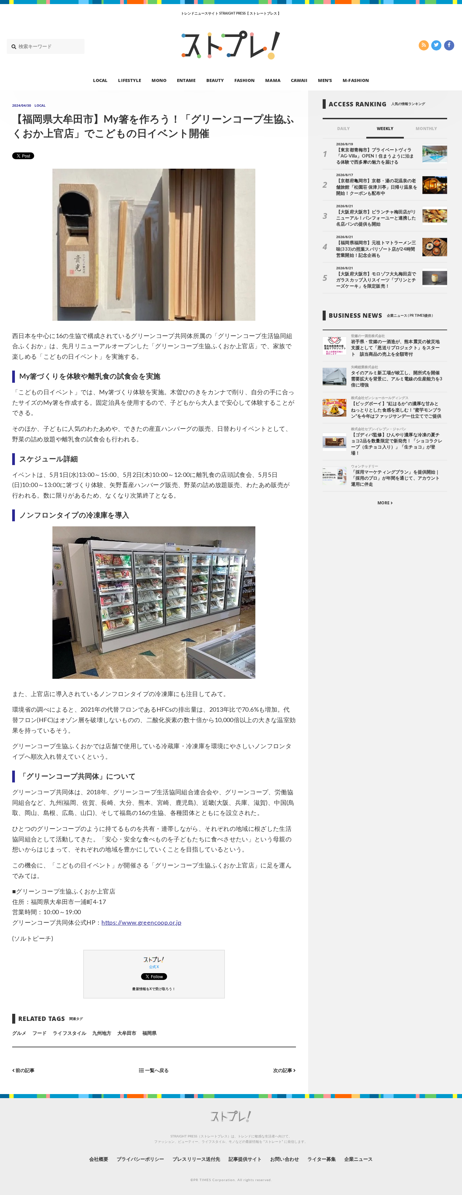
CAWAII (299, 80)
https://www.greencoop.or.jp (141, 923)
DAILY (343, 129)
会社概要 (98, 1159)
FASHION (244, 80)
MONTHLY (426, 129)
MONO (159, 80)
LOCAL (100, 80)
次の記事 (283, 1070)
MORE (384, 503)
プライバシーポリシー (140, 1159)
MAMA (272, 80)
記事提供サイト (245, 1159)
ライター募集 (321, 1159)
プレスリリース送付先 (196, 1159)
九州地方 (101, 1033)
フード (39, 1033)
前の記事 (24, 1070)
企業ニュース (358, 1159)
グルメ (19, 1033)
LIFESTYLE (129, 80)
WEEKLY (385, 129)
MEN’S (325, 80)
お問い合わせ (284, 1159)
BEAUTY (215, 80)
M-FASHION (356, 80)
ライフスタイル (69, 1033)
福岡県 (149, 1033)
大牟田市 (126, 1033)
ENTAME (186, 80)
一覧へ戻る (156, 1070)
